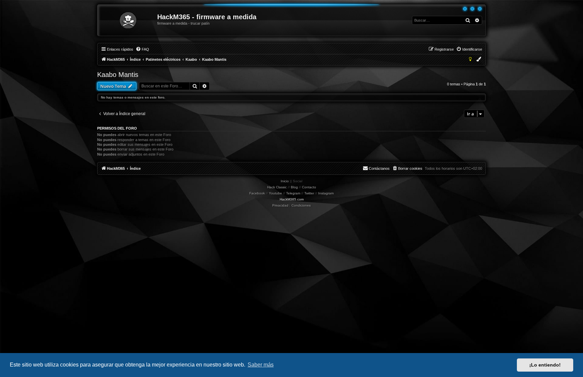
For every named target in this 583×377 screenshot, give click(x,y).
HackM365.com (292, 199)
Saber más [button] (261, 365)
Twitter (309, 193)
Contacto (309, 187)
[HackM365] (128, 20)
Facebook (257, 193)
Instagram (326, 193)
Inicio (285, 181)
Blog (294, 187)
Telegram (293, 193)
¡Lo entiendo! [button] (545, 365)
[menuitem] (142, 49)
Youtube (275, 193)
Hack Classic (277, 187)
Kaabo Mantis (117, 74)
